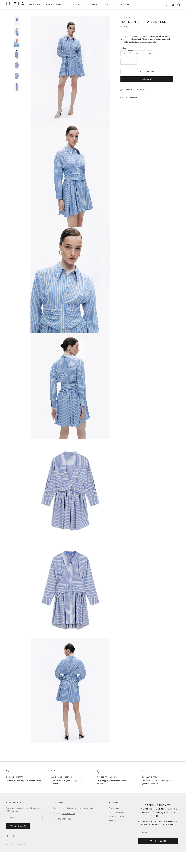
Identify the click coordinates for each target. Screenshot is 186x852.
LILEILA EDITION (73, 5)
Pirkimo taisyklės (116, 821)
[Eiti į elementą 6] (16, 76)
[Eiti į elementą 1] (16, 20)
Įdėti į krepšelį (146, 71)
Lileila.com (126, 17)
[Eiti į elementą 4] (16, 54)
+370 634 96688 (64, 819)
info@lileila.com (68, 813)
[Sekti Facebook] (7, 836)
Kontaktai (123, 5)
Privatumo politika (116, 816)
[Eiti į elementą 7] (16, 86)
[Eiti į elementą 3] (16, 42)
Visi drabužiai (53, 5)
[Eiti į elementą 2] (16, 31)
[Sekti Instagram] (14, 836)
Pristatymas (114, 808)
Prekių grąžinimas (116, 812)
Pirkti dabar (146, 79)
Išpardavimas (93, 5)
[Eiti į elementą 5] (16, 65)
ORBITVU (109, 5)
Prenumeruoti (158, 841)
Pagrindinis (35, 5)
